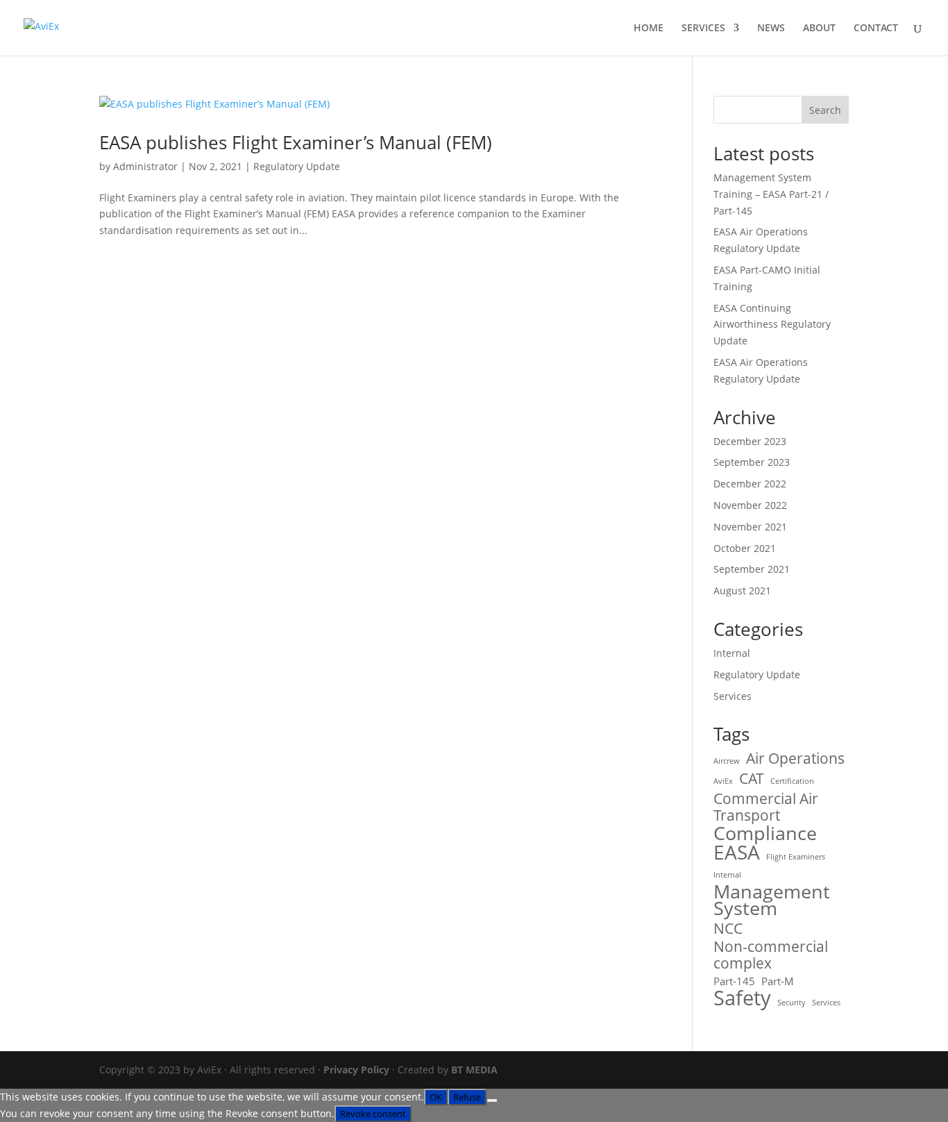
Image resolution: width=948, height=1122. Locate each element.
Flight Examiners (795, 857)
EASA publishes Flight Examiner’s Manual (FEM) (295, 142)
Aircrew (726, 761)
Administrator (145, 166)
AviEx (723, 781)
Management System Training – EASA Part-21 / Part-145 (771, 194)
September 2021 (751, 569)
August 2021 (742, 590)
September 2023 (751, 462)
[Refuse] (492, 1100)
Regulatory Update (296, 166)
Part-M (777, 981)
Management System (771, 900)
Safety (742, 998)
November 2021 (750, 526)
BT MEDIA (474, 1069)
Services (732, 696)
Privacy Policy (356, 1069)
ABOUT (819, 28)
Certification (792, 781)
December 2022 (749, 483)
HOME (648, 28)
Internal (731, 653)
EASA (736, 852)
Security (791, 1002)
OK (436, 1097)
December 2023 (749, 441)
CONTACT (876, 28)
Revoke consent (373, 1113)
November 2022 (750, 505)
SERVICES (703, 28)
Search (825, 110)
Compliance (765, 834)
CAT (751, 778)
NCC (728, 928)
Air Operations (795, 758)
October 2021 (744, 548)
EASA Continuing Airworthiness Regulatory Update (772, 324)
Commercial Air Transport (765, 806)
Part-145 (734, 981)
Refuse (467, 1097)
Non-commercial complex (770, 954)
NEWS (771, 28)
